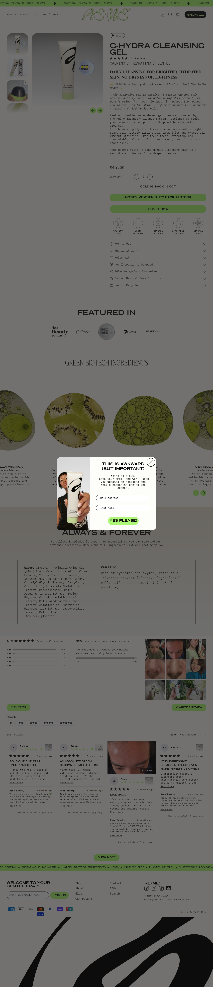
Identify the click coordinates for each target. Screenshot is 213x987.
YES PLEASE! (123, 521)
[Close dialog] (151, 462)
